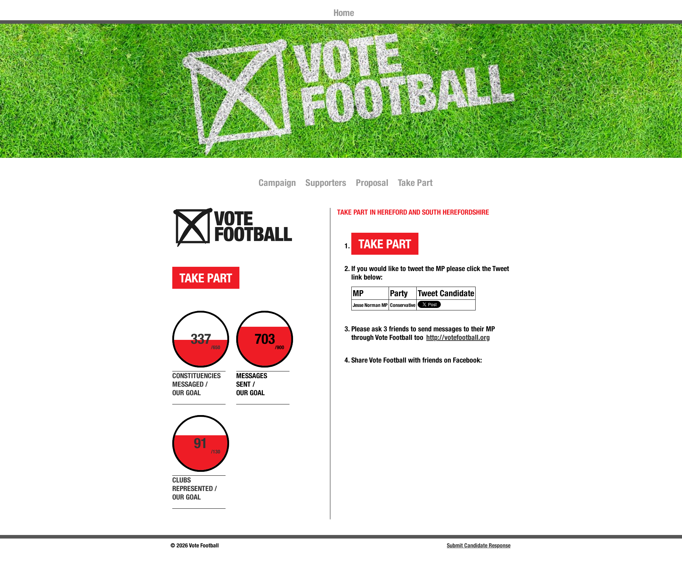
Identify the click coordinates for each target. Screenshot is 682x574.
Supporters (325, 182)
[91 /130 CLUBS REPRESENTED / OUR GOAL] (303, 315)
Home (344, 12)
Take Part (415, 182)
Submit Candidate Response (478, 545)
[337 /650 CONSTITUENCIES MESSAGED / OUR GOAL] (301, 315)
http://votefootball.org (458, 337)
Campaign (277, 182)
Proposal (372, 182)
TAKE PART (205, 277)
